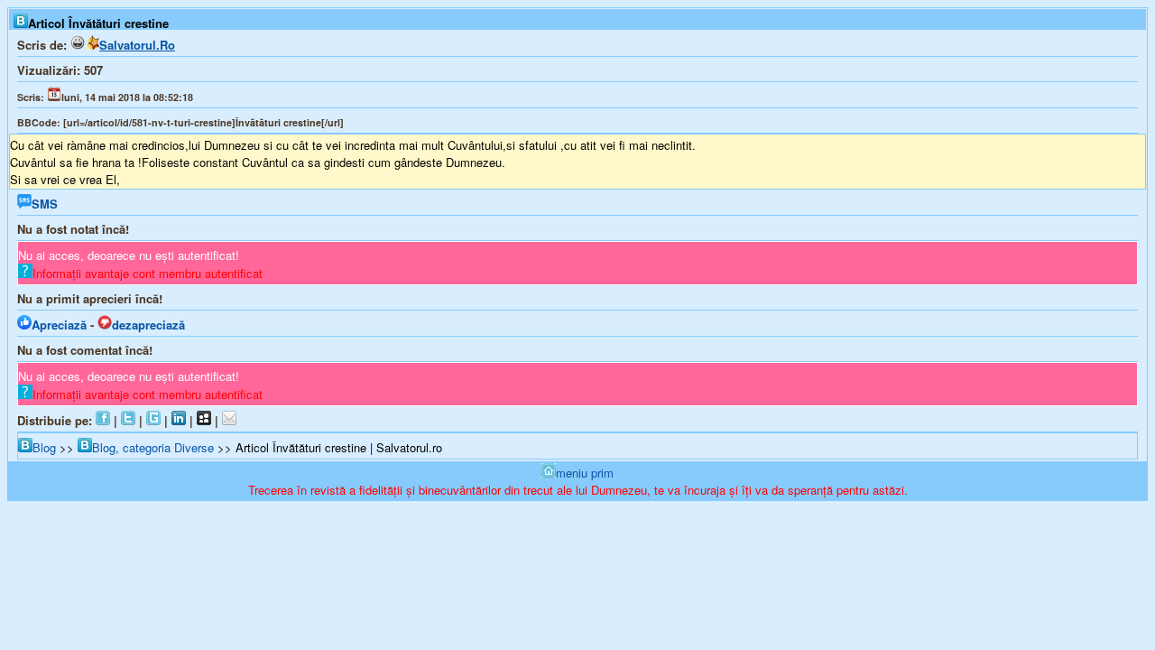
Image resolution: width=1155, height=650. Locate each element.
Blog (44, 447)
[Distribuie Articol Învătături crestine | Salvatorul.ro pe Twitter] (128, 420)
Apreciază (59, 324)
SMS (45, 203)
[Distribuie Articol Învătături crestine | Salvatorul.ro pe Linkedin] (178, 420)
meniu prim (585, 472)
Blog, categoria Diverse (153, 447)
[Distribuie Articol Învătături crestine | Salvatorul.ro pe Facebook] (103, 420)
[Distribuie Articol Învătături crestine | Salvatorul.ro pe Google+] (153, 420)
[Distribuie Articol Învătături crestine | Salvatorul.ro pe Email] (229, 420)
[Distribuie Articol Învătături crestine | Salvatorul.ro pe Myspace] (204, 420)
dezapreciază (148, 324)
